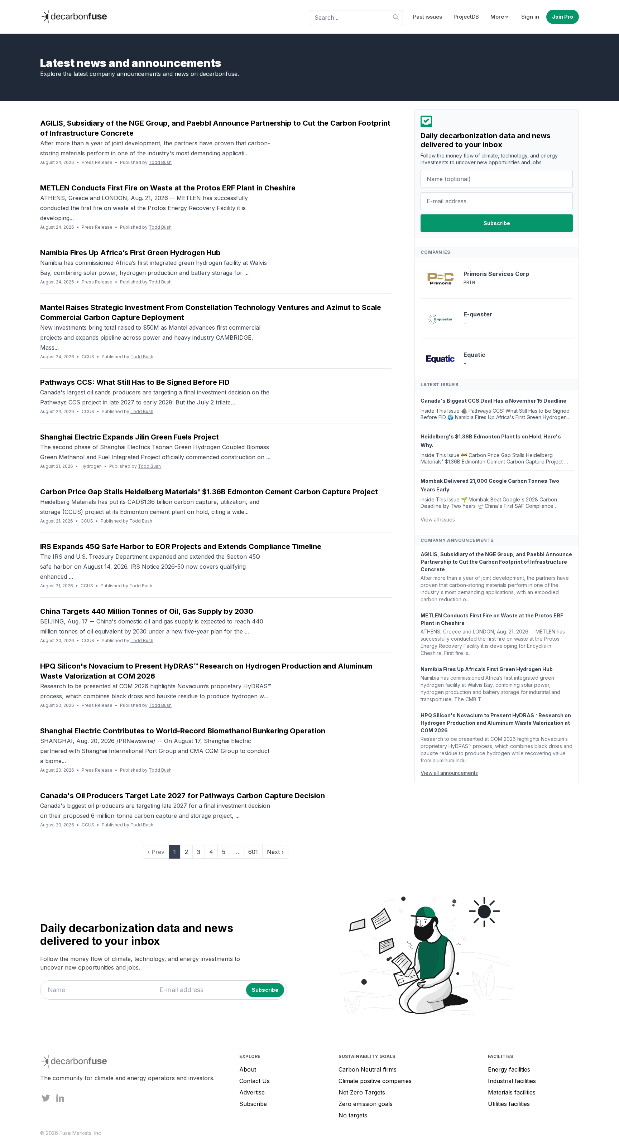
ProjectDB (466, 16)
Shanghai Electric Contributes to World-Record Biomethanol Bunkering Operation (182, 731)
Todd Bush (160, 162)
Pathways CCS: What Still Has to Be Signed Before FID (135, 382)
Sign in (530, 16)
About (247, 1069)
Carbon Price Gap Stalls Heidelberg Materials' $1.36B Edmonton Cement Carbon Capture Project (209, 491)
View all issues (438, 520)
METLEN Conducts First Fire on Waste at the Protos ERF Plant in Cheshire (168, 188)
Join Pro (562, 17)
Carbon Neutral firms (368, 1069)
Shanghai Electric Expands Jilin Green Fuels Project (129, 437)
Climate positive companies (375, 1080)
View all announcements (449, 773)
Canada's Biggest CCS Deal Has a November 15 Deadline (493, 401)
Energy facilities (509, 1069)
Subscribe (253, 1103)
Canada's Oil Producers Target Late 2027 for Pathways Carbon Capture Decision (182, 795)
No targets (353, 1115)
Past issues (427, 16)
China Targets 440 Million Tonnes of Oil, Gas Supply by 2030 (146, 611)
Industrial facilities (512, 1080)
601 (253, 851)
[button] (500, 17)
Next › (275, 851)
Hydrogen (91, 466)
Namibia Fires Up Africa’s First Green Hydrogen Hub (130, 252)
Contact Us (254, 1080)
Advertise (252, 1092)
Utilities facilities (509, 1103)
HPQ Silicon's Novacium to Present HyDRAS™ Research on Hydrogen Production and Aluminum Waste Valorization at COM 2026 (496, 723)
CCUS (88, 356)
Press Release (97, 162)
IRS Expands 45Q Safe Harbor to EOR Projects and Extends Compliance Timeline (180, 546)
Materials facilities (512, 1092)
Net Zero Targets (362, 1092)
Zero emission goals (366, 1103)
